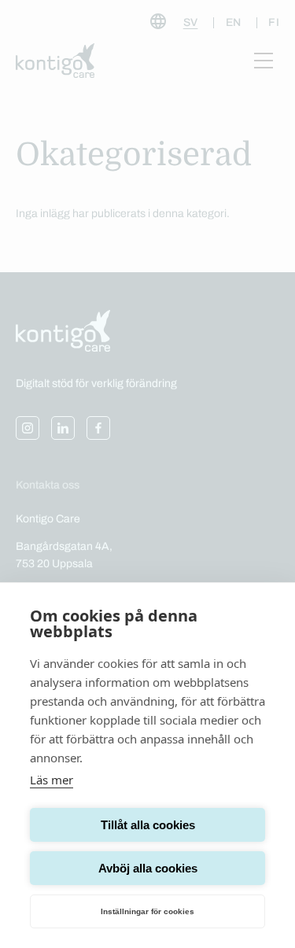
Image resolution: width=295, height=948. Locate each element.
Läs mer (51, 780)
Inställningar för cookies (147, 911)
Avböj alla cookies (147, 868)
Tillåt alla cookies (148, 825)
